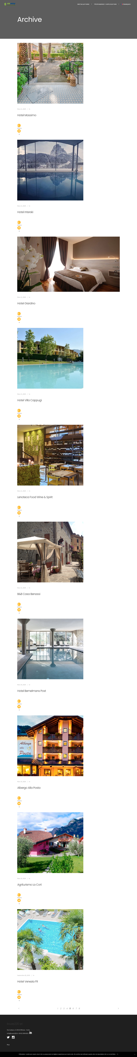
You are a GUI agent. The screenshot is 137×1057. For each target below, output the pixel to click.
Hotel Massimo (26, 115)
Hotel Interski (25, 212)
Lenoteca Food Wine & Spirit (35, 497)
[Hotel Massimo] (50, 73)
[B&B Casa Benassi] (50, 552)
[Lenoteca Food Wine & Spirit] (50, 455)
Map (8, 1045)
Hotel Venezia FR (27, 981)
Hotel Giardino (26, 303)
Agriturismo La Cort (29, 885)
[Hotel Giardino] (68, 264)
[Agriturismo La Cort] (50, 842)
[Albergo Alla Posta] (50, 745)
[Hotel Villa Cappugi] (50, 358)
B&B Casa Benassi (28, 594)
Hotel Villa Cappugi (29, 400)
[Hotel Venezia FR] (50, 939)
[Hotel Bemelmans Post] (50, 649)
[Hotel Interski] (50, 170)
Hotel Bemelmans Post (31, 691)
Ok (117, 1054)
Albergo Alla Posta (28, 788)
